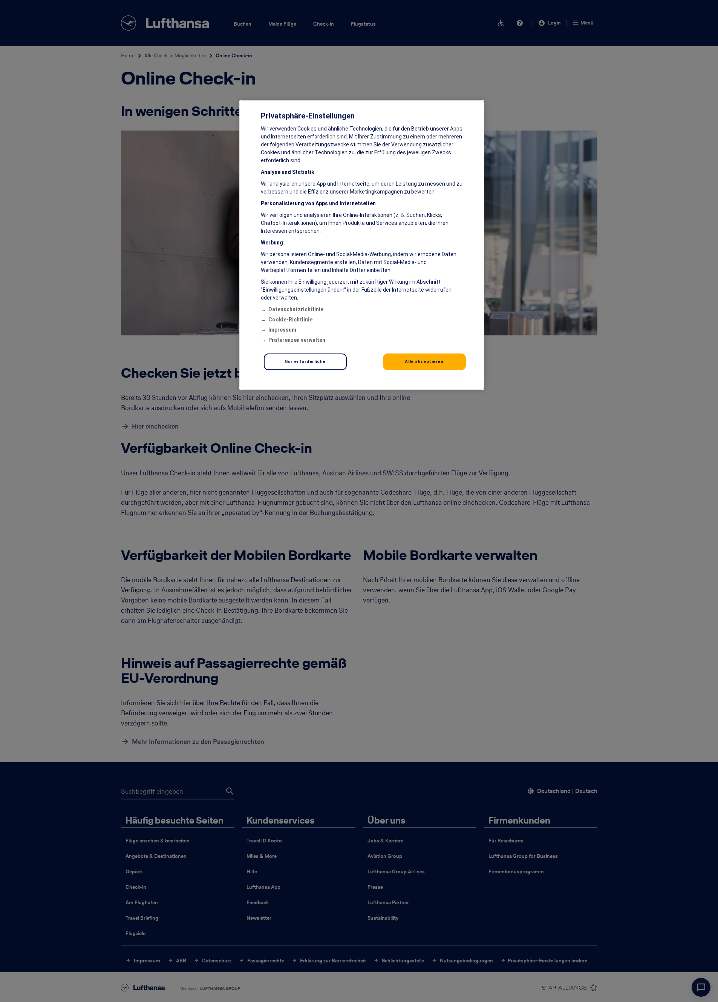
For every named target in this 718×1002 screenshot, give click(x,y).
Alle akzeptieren (424, 361)
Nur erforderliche (305, 361)
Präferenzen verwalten (296, 340)
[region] (361, 245)
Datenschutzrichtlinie (295, 309)
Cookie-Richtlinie (290, 320)
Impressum (282, 330)
